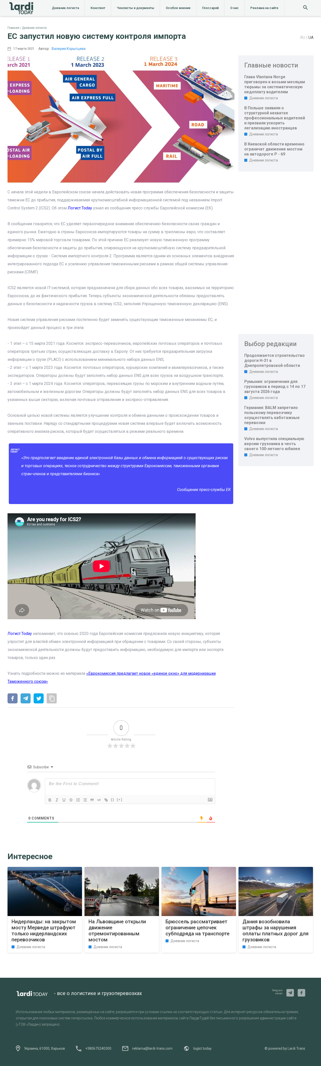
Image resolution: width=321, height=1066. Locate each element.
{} (112, 799)
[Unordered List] (85, 800)
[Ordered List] (78, 800)
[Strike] (70, 800)
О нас (234, 8)
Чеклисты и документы (135, 8)
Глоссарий (210, 8)
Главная (13, 28)
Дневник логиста (65, 8)
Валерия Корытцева (69, 49)
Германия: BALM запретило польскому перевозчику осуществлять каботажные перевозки (272, 415)
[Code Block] (99, 800)
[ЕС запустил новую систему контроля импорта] (13, 698)
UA (310, 37)
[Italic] (56, 800)
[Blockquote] (92, 800)
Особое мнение (178, 8)
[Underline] (63, 800)
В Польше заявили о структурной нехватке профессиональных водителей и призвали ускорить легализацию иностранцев (274, 118)
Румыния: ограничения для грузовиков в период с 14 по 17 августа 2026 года (274, 386)
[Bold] (49, 800)
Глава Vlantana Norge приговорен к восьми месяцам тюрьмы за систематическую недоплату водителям (274, 84)
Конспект (98, 8)
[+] (119, 799)
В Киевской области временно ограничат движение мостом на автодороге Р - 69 (274, 149)
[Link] (106, 800)
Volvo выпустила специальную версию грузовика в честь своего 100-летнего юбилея (274, 443)
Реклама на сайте (264, 8)
